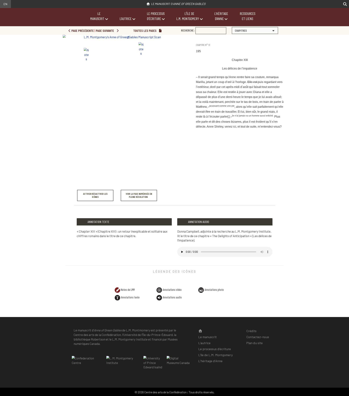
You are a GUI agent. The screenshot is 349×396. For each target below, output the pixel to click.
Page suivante (105, 31)
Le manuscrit (207, 337)
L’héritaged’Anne (221, 16)
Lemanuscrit (97, 16)
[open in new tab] (87, 363)
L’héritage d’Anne (210, 361)
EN (5, 4)
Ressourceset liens (247, 16)
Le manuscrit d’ (177, 3)
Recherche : (188, 30)
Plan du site (254, 343)
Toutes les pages (145, 31)
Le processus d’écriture (214, 349)
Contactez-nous (257, 337)
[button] (344, 4)
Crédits (251, 331)
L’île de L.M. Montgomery (215, 355)
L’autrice (126, 18)
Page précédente (82, 31)
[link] (196, 38)
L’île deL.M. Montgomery (187, 16)
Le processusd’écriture (156, 16)
